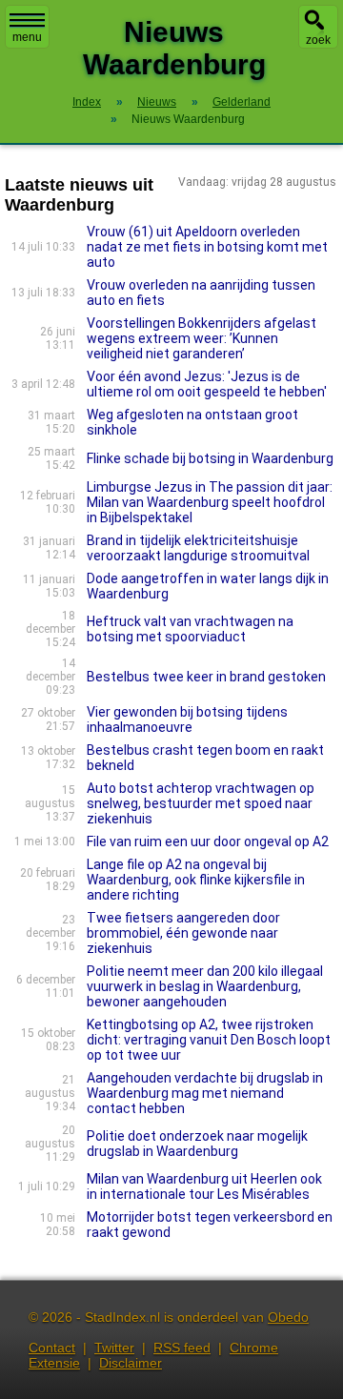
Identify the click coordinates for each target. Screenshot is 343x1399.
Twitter (114, 1347)
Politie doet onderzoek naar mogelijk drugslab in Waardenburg (197, 1143)
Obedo (288, 1317)
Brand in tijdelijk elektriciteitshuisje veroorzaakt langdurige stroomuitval (198, 548)
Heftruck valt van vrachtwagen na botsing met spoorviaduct (190, 629)
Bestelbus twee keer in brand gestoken (206, 676)
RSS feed (182, 1347)
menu (27, 37)
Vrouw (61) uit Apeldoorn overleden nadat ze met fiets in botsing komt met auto (207, 247)
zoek (318, 40)
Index (86, 102)
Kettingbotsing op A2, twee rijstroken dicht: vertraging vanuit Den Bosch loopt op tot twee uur (209, 1040)
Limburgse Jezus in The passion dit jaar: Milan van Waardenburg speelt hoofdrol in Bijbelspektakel (210, 502)
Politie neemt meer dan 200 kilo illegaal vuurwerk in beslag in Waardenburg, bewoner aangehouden (205, 986)
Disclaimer (130, 1362)
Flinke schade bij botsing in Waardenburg (210, 458)
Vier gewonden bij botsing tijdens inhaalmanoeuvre (187, 719)
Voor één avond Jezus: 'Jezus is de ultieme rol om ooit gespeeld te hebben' (207, 384)
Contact (52, 1347)
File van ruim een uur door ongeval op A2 (208, 841)
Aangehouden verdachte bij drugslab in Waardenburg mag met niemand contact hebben (205, 1093)
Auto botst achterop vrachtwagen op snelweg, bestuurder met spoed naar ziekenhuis (200, 803)
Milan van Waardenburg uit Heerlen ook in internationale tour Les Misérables (204, 1186)
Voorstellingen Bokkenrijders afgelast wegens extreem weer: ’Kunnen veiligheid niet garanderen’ (201, 338)
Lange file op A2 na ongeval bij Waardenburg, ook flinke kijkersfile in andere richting (196, 879)
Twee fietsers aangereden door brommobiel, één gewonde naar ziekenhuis (183, 933)
